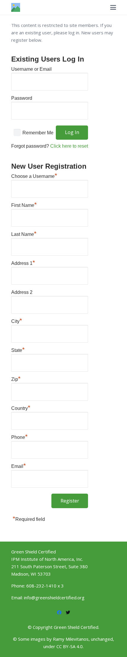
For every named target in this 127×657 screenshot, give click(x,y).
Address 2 (21, 292)
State (18, 349)
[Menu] (113, 7)
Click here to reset (69, 146)
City (16, 320)
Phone (19, 436)
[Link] (15, 7)
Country (20, 407)
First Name (24, 204)
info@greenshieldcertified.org (54, 597)
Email (18, 465)
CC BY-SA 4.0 (69, 646)
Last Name (24, 233)
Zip (16, 378)
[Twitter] (68, 612)
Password (21, 98)
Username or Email (31, 69)
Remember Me (37, 132)
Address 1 (23, 262)
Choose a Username (34, 175)
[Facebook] (59, 612)
